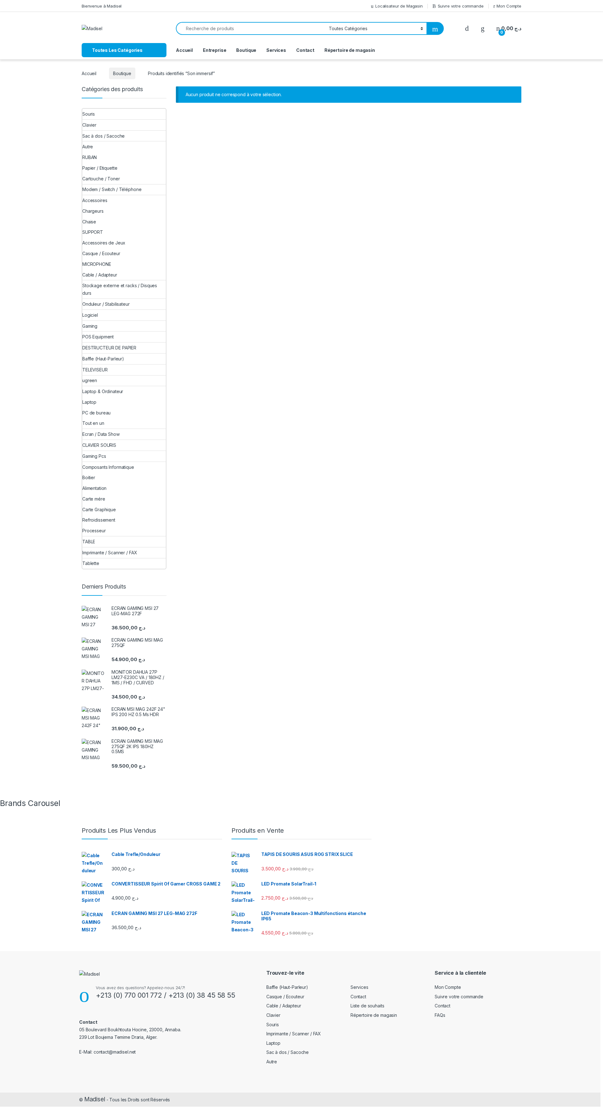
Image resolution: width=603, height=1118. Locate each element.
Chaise (89, 221)
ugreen (89, 380)
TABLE (88, 541)
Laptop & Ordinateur (102, 391)
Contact (305, 50)
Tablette (90, 563)
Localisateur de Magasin (399, 5)
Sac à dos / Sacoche (103, 136)
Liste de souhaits (367, 1005)
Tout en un (93, 423)
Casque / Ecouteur (101, 253)
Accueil (184, 50)
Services (276, 50)
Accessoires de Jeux (103, 242)
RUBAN (89, 157)
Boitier (88, 477)
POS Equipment (98, 336)
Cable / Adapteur (99, 274)
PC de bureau (96, 412)
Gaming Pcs (94, 456)
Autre (87, 146)
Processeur (94, 530)
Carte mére (93, 498)
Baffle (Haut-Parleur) (103, 358)
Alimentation (94, 488)
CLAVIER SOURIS (99, 445)
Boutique (246, 50)
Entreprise (214, 50)
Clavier (89, 125)
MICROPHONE (96, 264)
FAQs (440, 1015)
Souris (88, 114)
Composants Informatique (108, 467)
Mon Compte (509, 5)
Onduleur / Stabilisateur (106, 304)
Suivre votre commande (461, 5)
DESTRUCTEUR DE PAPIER (109, 347)
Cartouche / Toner (101, 178)
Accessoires (94, 200)
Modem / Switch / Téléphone (111, 189)
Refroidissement (98, 520)
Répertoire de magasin (349, 50)
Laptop (89, 402)
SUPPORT (92, 232)
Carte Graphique (99, 509)
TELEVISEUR (95, 369)
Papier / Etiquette (99, 168)
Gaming (89, 326)
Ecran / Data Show (101, 434)
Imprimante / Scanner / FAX (109, 552)
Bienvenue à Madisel (102, 5)
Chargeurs (93, 211)
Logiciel (90, 315)
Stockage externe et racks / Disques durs (119, 289)
